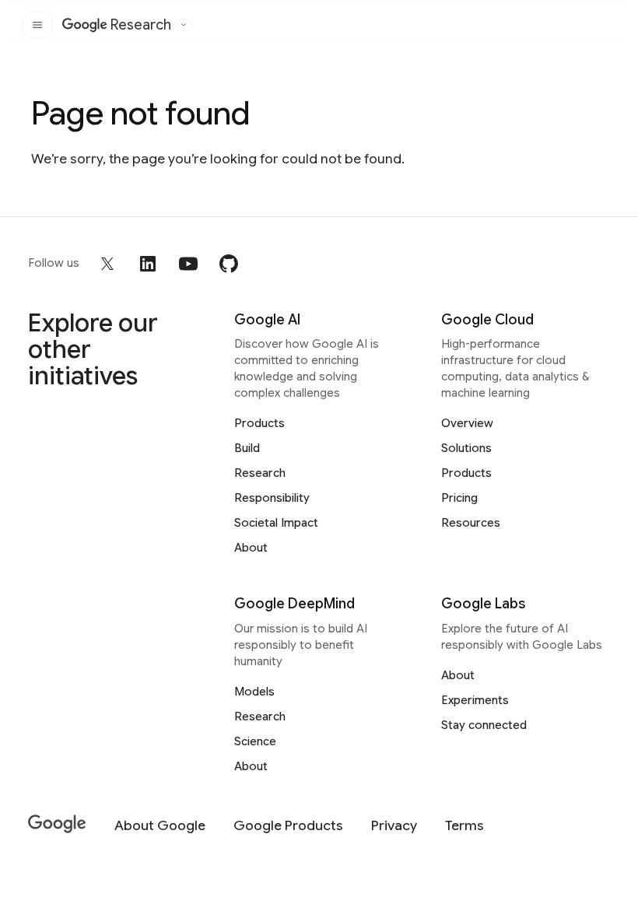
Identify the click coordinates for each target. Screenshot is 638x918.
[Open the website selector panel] (183, 25)
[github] (228, 263)
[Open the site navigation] (37, 25)
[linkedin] (148, 263)
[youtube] (188, 263)
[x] (107, 263)
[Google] (57, 824)
